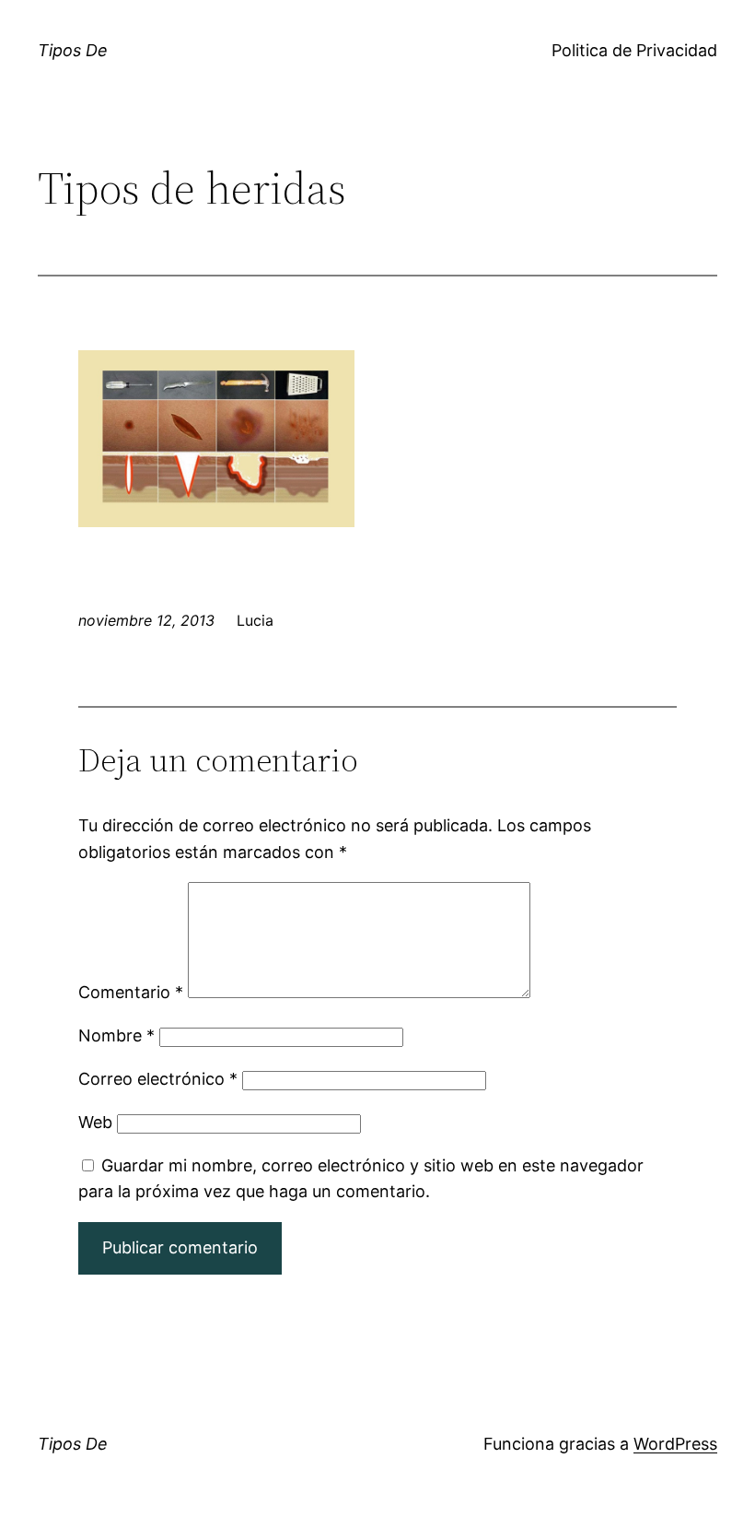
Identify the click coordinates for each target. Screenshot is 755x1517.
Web (95, 1122)
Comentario (130, 992)
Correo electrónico (158, 1078)
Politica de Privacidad (634, 50)
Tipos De (73, 50)
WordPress (675, 1443)
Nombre (116, 1035)
